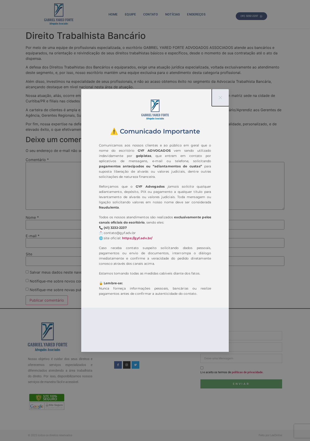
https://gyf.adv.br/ (137, 238)
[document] (155, 220)
